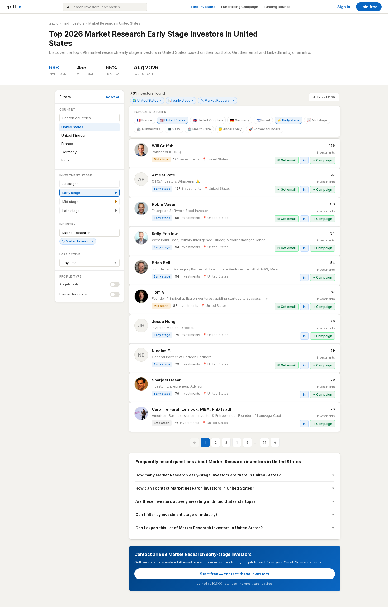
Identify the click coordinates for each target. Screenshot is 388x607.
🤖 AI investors (148, 129)
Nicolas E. (161, 350)
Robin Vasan (164, 204)
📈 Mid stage (317, 120)
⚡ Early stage (288, 120)
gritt (13, 6)
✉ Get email (286, 160)
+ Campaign (322, 160)
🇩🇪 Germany (239, 120)
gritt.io (54, 23)
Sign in (343, 6)
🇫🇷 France (144, 120)
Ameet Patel (164, 175)
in (304, 160)
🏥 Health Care (199, 129)
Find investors (203, 6)
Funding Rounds (277, 6)
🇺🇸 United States (173, 120)
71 (264, 442)
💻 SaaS (174, 129)
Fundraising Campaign (239, 6)
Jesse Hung (164, 321)
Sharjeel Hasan (167, 380)
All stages (70, 183)
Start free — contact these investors (234, 574)
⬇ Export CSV (324, 97)
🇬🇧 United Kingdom (208, 120)
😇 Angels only (230, 129)
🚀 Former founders (265, 129)
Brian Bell (161, 262)
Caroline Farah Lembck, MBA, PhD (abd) (191, 409)
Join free (368, 6)
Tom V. (158, 292)
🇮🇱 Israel (263, 120)
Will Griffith (162, 145)
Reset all (113, 97)
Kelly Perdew (165, 233)
